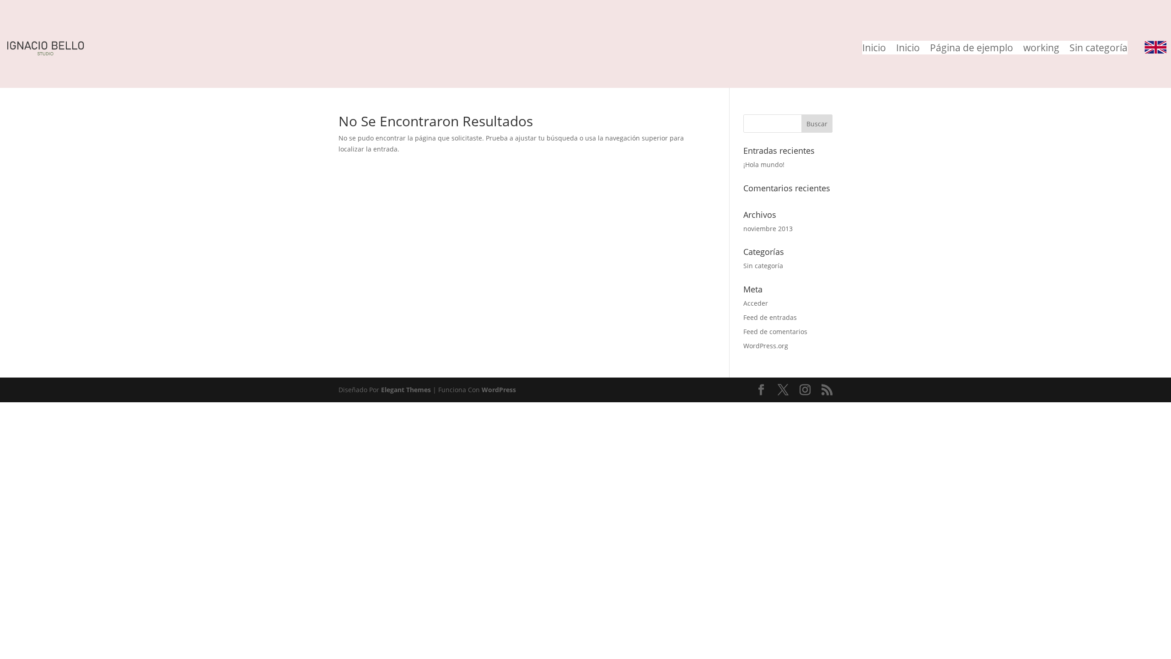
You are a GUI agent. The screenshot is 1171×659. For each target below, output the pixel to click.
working (1041, 49)
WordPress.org (765, 345)
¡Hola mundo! (763, 164)
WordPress (499, 389)
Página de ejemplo (971, 49)
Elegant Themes (406, 389)
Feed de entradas (770, 317)
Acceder (755, 303)
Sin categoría (1098, 49)
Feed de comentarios (775, 331)
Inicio (874, 49)
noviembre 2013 (768, 228)
